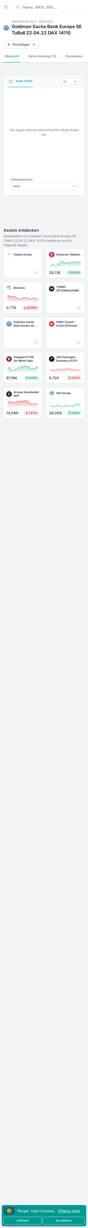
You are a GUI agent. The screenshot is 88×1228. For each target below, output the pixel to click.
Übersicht (12, 56)
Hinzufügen (21, 44)
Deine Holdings (42, 56)
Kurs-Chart (23, 81)
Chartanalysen (21, 179)
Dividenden (74, 56)
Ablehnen (23, 1220)
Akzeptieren (64, 1220)
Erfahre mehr (69, 1211)
